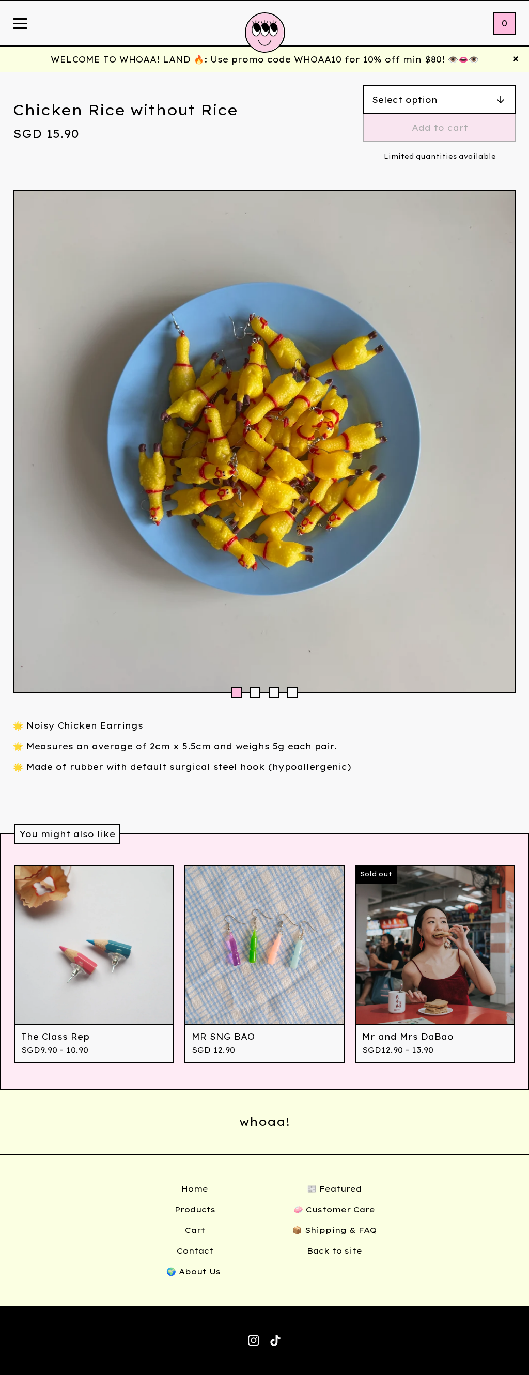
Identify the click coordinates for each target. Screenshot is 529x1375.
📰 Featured (334, 1189)
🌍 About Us (194, 1271)
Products (195, 1209)
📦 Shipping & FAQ (334, 1230)
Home (194, 1189)
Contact (195, 1251)
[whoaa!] (265, 32)
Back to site (334, 1251)
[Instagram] (253, 1340)
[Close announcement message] (515, 59)
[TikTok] (275, 1340)
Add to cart (440, 127)
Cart (195, 1230)
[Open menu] (20, 24)
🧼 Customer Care (334, 1209)
